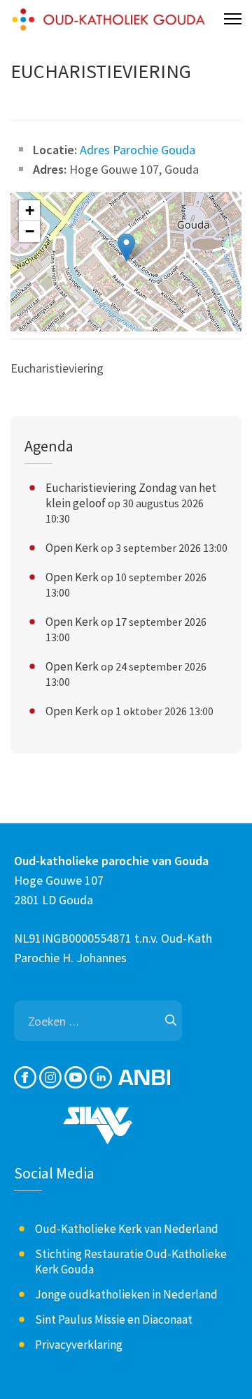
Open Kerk (72, 547)
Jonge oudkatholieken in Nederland (126, 1294)
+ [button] (29, 210)
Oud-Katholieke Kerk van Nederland (126, 1228)
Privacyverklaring (78, 1344)
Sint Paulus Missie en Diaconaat (113, 1319)
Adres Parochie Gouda (137, 150)
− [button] (29, 231)
